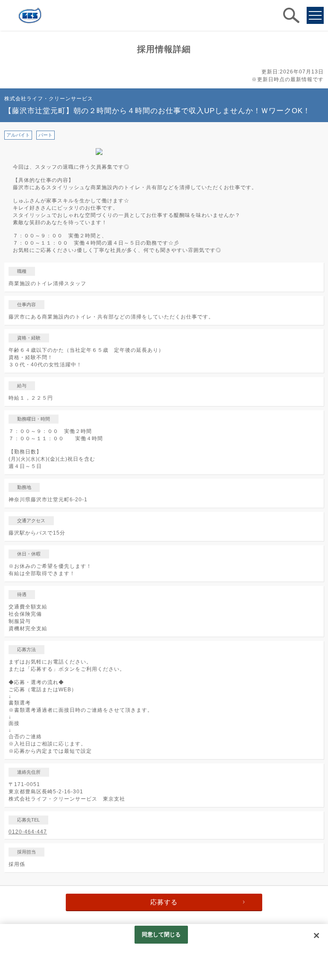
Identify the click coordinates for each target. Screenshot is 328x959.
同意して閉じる (161, 934)
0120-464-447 (28, 832)
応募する (164, 902)
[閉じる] (316, 935)
